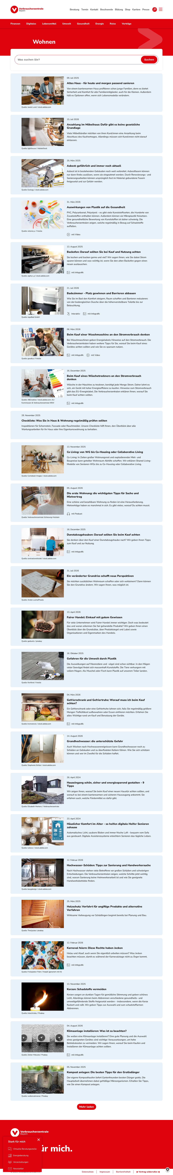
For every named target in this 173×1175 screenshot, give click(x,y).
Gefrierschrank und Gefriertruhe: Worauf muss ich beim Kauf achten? (106, 701)
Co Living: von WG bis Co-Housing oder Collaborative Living (105, 452)
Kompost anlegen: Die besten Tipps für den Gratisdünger (103, 1072)
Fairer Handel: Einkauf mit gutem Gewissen (94, 617)
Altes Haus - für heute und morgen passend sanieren (100, 83)
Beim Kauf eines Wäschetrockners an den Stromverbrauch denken (104, 377)
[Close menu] (38, 1139)
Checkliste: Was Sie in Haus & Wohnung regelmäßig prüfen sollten (64, 420)
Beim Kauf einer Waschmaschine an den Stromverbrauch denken (108, 334)
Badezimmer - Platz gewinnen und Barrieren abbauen (101, 293)
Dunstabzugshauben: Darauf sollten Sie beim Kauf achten (103, 534)
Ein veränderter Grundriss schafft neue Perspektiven (100, 576)
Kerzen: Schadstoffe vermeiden (86, 989)
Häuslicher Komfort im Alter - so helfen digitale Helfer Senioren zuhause (108, 825)
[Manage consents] (167, 1169)
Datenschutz (87, 1171)
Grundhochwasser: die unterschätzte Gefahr (95, 741)
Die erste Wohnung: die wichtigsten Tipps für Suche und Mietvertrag (103, 494)
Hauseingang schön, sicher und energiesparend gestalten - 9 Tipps (105, 784)
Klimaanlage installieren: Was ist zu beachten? (97, 1031)
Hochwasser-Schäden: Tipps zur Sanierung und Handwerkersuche (109, 865)
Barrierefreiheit (123, 1171)
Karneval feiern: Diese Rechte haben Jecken (95, 948)
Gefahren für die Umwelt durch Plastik (91, 658)
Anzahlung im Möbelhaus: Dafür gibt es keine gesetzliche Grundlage (103, 126)
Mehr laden (86, 1107)
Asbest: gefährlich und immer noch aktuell (94, 166)
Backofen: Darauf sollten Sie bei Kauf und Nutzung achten (104, 252)
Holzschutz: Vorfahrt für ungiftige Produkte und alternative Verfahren (104, 908)
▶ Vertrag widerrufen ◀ (148, 1171)
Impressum (105, 1171)
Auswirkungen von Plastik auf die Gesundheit (96, 207)
